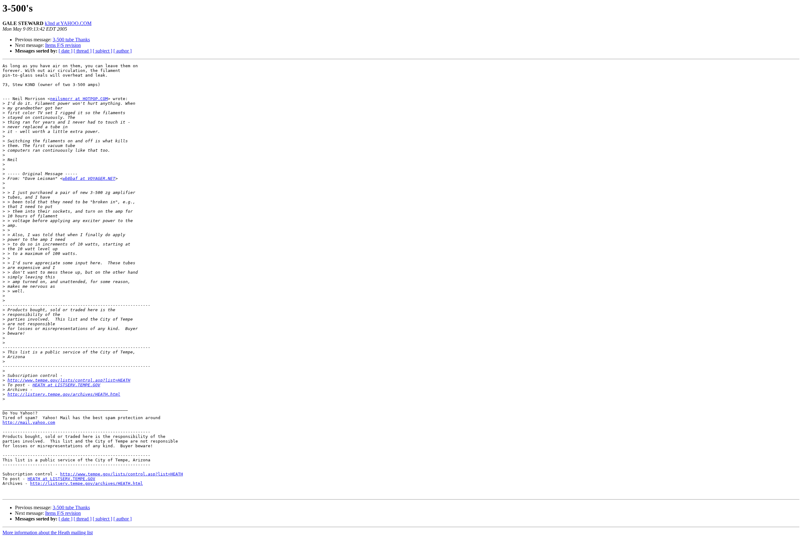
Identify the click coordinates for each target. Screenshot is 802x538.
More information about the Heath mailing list (48, 532)
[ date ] (65, 50)
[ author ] (122, 50)
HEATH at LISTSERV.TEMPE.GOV (66, 385)
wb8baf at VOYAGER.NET (89, 178)
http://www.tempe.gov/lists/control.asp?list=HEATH (69, 380)
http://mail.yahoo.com (29, 422)
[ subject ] (102, 50)
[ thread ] (82, 50)
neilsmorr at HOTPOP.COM (79, 98)
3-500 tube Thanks (71, 39)
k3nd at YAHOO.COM (68, 23)
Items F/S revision (63, 45)
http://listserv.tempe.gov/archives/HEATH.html (64, 394)
